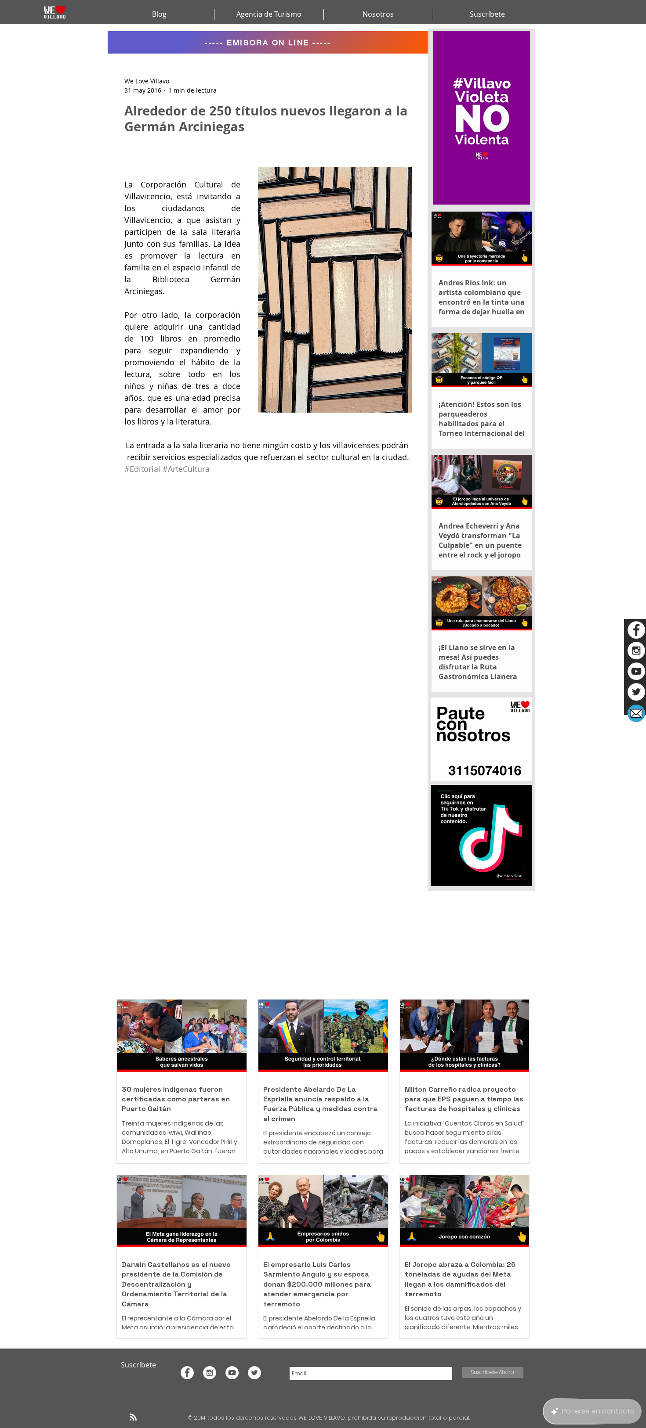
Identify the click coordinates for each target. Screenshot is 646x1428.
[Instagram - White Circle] (636, 650)
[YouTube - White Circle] (636, 671)
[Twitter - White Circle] (636, 692)
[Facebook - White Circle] (636, 630)
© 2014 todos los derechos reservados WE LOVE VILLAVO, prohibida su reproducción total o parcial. (330, 1418)
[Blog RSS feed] (133, 1417)
